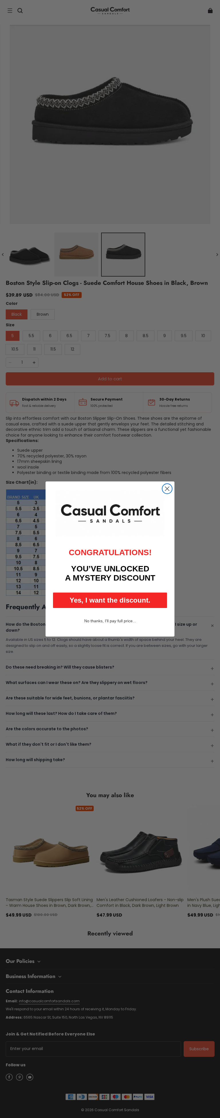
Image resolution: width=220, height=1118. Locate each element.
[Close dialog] (167, 489)
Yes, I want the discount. (110, 600)
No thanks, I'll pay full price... (110, 621)
